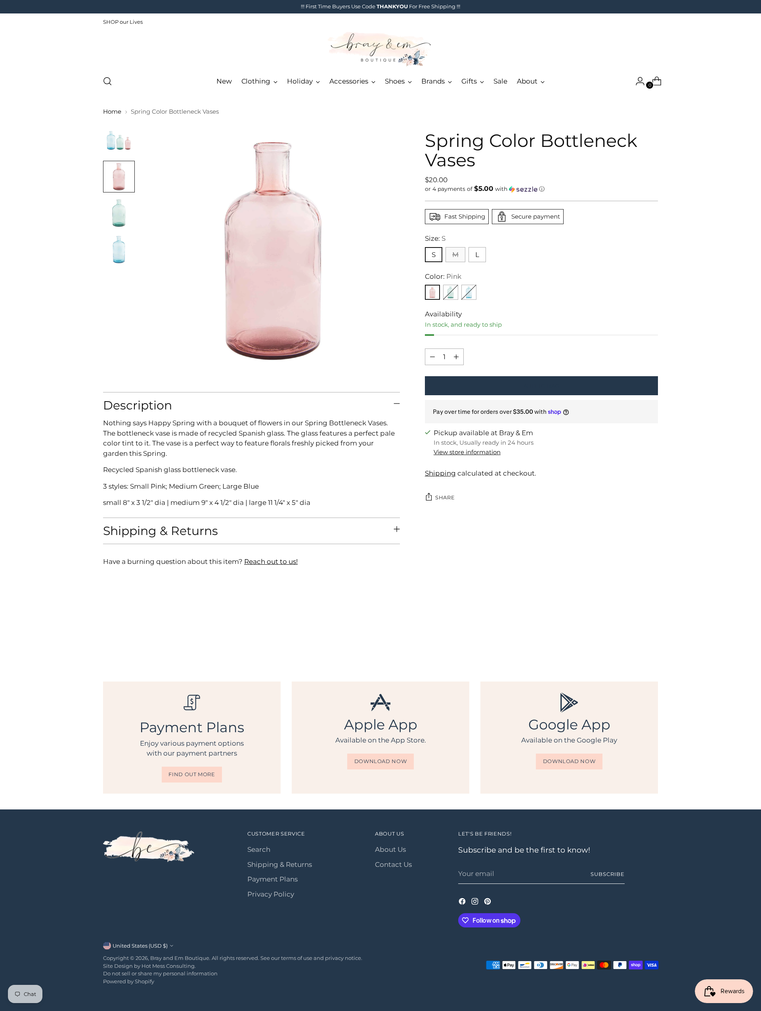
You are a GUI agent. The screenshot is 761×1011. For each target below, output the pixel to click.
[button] (541, 189)
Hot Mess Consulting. (168, 966)
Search (258, 849)
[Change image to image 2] (119, 176)
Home (112, 111)
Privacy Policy (270, 894)
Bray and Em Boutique (179, 958)
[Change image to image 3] (119, 213)
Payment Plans (272, 879)
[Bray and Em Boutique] (380, 49)
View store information (467, 452)
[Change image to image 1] (119, 140)
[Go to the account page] (637, 81)
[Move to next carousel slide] (651, 638)
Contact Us (393, 864)
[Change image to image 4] (119, 249)
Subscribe (608, 874)
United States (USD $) (140, 945)
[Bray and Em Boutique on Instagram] (475, 902)
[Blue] (468, 292)
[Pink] (432, 292)
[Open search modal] (107, 81)
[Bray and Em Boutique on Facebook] (463, 902)
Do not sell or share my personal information (160, 973)
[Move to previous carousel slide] (633, 638)
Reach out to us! (271, 561)
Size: (435, 238)
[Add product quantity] (456, 357)
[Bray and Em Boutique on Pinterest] (488, 902)
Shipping (440, 473)
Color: (443, 276)
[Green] (450, 292)
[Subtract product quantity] (432, 357)
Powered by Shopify (128, 981)
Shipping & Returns (279, 864)
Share (445, 497)
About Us (390, 849)
